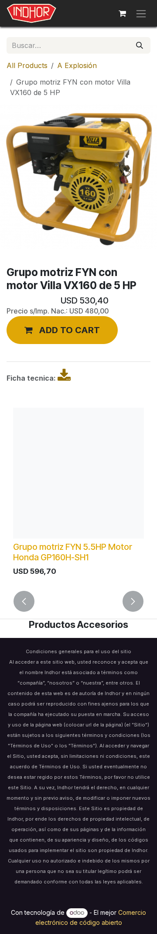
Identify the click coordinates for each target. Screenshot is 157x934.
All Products (27, 65)
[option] (78, 494)
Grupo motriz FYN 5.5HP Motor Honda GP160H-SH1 (72, 552)
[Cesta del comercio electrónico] (122, 13)
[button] (62, 330)
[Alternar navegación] (141, 13)
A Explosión (77, 65)
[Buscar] (139, 45)
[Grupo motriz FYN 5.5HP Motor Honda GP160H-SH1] (78, 473)
